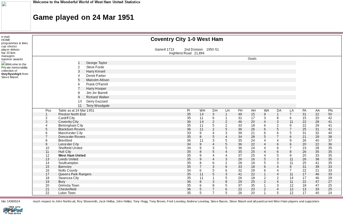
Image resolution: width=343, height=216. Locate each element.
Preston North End (72, 114)
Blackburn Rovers (71, 129)
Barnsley (65, 167)
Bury (61, 182)
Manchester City (70, 133)
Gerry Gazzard (97, 101)
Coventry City (168, 39)
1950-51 (212, 49)
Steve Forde (95, 67)
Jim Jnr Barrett (97, 93)
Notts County (68, 170)
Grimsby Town (69, 185)
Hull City (64, 152)
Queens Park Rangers (75, 174)
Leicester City (68, 144)
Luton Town (67, 193)
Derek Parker (96, 76)
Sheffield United (70, 148)
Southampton (68, 163)
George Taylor (96, 63)
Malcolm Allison (98, 80)
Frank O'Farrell (97, 84)
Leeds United (68, 159)
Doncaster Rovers (71, 137)
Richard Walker (97, 97)
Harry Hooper (96, 88)
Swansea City (68, 178)
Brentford (65, 140)
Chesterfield (67, 189)
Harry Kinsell (96, 71)
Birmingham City (70, 125)
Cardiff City (66, 118)
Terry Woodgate (98, 106)
